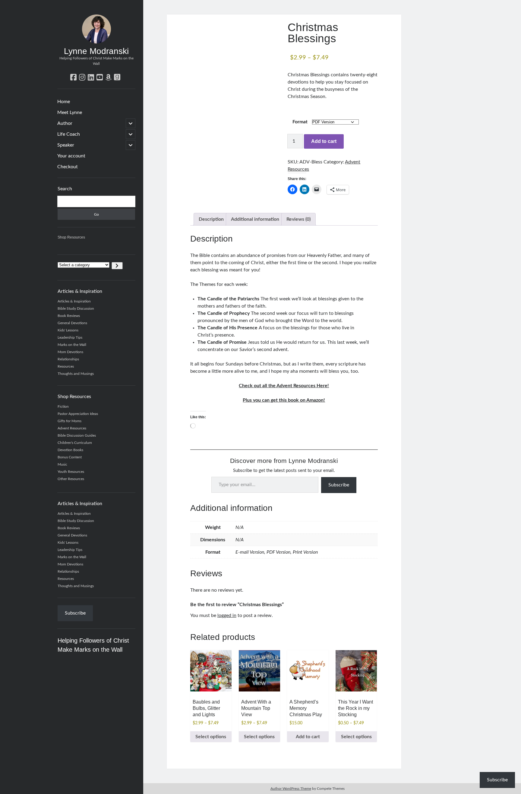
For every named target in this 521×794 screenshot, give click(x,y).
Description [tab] (211, 219)
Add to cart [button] (308, 736)
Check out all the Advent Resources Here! (284, 385)
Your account (71, 155)
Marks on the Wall (72, 344)
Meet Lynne (69, 112)
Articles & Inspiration (74, 301)
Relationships (68, 359)
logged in (226, 615)
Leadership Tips (70, 337)
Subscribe (75, 613)
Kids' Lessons (68, 330)
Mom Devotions (70, 352)
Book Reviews (69, 316)
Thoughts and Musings (76, 373)
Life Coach (68, 134)
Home (63, 101)
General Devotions (72, 323)
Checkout (67, 166)
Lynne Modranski (96, 51)
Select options (210, 736)
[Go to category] (117, 265)
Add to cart (323, 141)
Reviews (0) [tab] (298, 219)
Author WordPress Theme (290, 788)
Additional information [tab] (255, 219)
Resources (66, 366)
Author (64, 123)
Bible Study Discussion (76, 308)
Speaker (65, 145)
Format (300, 121)
